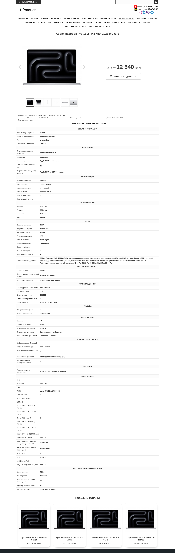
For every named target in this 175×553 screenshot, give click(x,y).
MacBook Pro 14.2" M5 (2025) (114, 22)
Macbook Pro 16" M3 (126, 18)
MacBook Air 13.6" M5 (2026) (75, 26)
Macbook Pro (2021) (55, 22)
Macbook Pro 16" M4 (89, 18)
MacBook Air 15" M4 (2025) (51, 18)
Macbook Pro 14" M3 (108, 18)
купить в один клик (125, 76)
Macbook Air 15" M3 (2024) (147, 18)
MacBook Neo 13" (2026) (92, 22)
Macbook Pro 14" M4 (71, 18)
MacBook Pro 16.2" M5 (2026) (139, 22)
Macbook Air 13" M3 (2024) (35, 22)
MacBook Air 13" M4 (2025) (28, 18)
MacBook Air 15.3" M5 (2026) (99, 26)
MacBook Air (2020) (73, 22)
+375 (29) (147, 6)
